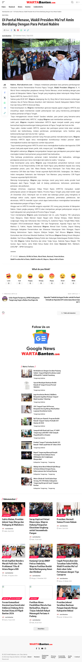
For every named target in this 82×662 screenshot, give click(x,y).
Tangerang (51, 462)
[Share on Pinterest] (17, 30)
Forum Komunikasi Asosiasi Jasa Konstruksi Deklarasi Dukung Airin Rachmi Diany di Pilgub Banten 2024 (13, 608)
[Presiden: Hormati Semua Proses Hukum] (68, 509)
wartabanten (6, 36)
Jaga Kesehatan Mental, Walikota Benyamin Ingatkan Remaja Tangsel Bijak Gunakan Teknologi (46, 397)
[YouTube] (42, 648)
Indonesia (22, 256)
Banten (6, 598)
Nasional (5, 15)
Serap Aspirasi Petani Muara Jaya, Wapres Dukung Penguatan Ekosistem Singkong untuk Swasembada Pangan (39, 526)
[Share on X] (14, 30)
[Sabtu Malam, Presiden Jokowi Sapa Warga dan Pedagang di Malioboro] (13, 509)
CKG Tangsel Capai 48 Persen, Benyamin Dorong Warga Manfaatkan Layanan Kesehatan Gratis (46, 409)
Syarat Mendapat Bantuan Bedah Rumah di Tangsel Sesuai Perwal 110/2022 (45, 385)
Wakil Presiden (60, 87)
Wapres (71, 87)
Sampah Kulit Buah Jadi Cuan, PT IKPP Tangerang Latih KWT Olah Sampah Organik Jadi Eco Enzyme (47, 433)
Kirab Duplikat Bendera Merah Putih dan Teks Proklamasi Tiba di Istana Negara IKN (13, 564)
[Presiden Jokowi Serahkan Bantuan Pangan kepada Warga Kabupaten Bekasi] (68, 592)
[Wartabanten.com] (40, 2)
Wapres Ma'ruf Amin (57, 259)
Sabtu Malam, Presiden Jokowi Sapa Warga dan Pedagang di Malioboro (13, 522)
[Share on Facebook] (11, 30)
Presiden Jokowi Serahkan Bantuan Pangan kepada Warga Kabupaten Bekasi (67, 606)
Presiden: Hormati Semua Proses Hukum (66, 520)
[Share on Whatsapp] (21, 30)
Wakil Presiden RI (36, 259)
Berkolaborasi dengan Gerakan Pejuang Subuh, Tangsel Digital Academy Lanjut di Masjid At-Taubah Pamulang (47, 373)
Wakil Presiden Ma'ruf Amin (20, 259)
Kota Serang (15, 598)
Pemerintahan (59, 256)
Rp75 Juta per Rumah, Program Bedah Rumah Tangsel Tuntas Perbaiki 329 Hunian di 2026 (46, 421)
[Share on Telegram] (24, 30)
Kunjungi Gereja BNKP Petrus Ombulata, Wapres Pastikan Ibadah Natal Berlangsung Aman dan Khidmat (40, 566)
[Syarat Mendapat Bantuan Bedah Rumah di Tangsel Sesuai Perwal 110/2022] (26, 385)
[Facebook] (36, 648)
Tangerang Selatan (39, 378)
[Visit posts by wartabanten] (3, 528)
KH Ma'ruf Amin (31, 256)
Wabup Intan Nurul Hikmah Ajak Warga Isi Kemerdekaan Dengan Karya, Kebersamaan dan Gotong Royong (47, 469)
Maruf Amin (42, 256)
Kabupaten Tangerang (40, 462)
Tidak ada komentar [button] (69, 313)
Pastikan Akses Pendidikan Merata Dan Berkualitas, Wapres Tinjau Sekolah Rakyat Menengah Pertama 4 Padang (40, 609)
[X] (39, 648)
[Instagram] (45, 648)
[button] (4, 2)
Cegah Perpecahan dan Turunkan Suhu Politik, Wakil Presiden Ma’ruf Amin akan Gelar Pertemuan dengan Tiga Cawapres (68, 567)
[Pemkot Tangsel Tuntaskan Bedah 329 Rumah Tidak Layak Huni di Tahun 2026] (26, 445)
